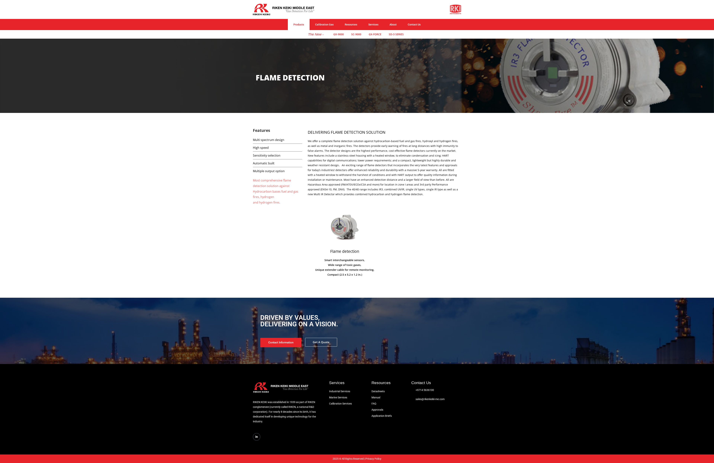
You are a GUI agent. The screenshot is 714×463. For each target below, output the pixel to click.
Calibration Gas (324, 24)
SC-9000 (356, 34)
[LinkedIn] (256, 437)
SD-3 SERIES (396, 34)
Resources (351, 24)
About (393, 24)
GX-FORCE (375, 34)
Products (298, 24)
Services (373, 24)
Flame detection (344, 251)
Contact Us (414, 24)
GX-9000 (338, 34)
